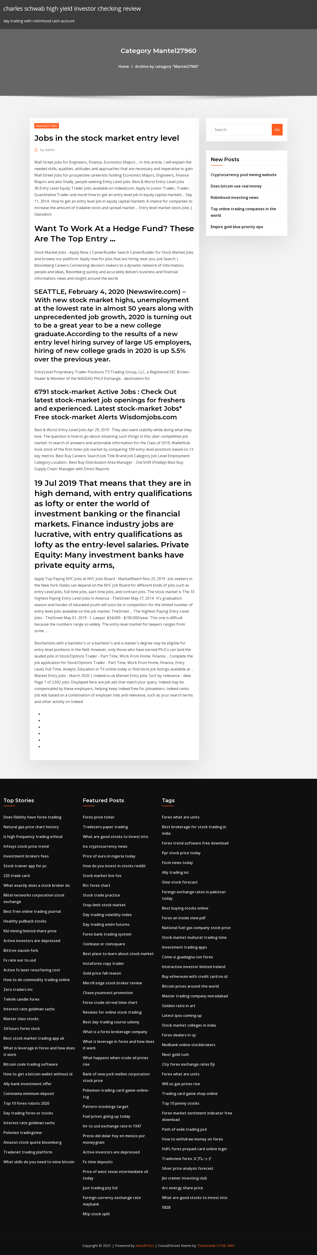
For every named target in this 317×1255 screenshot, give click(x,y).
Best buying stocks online (185, 908)
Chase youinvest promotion (108, 992)
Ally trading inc (175, 872)
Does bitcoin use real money (236, 186)
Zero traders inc (18, 989)
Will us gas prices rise (181, 1083)
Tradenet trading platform (27, 1152)
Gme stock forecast (180, 882)
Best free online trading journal (32, 911)
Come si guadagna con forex (187, 956)
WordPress (145, 1245)
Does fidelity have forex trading (32, 817)
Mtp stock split (96, 1213)
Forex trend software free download (195, 843)
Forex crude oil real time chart (110, 1002)
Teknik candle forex (21, 999)
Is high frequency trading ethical (32, 836)
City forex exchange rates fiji (188, 1064)
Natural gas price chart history (31, 826)
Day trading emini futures (106, 924)
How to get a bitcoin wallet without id (37, 1074)
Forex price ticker (99, 817)
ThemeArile (206, 1245)
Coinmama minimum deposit (28, 1093)
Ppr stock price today (181, 852)
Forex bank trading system (107, 934)
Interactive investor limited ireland (193, 966)
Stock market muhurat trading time (194, 937)
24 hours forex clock (21, 1028)
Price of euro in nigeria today (109, 856)
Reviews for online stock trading (112, 1012)
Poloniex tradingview (22, 1132)
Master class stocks (21, 1018)
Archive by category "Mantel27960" (167, 66)
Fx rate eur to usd (19, 960)
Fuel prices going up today (106, 1116)
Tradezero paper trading (105, 826)
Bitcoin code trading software (30, 1064)
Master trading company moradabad (195, 996)
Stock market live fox (102, 875)
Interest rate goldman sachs (29, 1009)
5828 (166, 1207)
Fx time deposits (98, 1161)
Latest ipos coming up (182, 1015)
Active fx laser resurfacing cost (31, 969)
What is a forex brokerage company (115, 1031)
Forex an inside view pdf (184, 917)
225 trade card (16, 875)
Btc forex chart (96, 885)
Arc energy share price (182, 1187)
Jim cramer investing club (184, 1178)
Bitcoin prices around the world (190, 986)
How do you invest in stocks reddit (114, 865)
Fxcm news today (177, 862)
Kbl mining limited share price (30, 930)
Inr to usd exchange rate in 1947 (112, 1126)
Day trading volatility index (107, 914)
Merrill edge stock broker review (112, 983)
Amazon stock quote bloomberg (32, 1142)
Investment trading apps (184, 947)
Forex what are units (181, 817)
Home (123, 66)
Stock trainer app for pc (25, 865)
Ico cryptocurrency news (105, 846)
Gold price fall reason (102, 973)
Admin (47, 149)
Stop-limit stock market (104, 904)
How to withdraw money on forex (192, 1139)
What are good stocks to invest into (115, 836)
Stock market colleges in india (189, 1025)
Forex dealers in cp (179, 1035)
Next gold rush (175, 1054)
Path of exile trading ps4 (184, 1129)
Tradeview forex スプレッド (187, 1158)
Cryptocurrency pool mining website (244, 174)
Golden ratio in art (178, 1005)
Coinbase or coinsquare (104, 943)
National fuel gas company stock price (196, 927)
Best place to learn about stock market (118, 953)
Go (277, 129)
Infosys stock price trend (26, 846)
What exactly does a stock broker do (36, 885)
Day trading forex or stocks (28, 1113)
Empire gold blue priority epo (237, 226)
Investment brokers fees (26, 856)
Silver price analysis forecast (187, 1168)
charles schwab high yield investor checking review (72, 8)
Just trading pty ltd (100, 1187)
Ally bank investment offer (27, 1083)
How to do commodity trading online (36, 979)
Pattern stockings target (106, 1106)
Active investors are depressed (31, 940)
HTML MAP (226, 1245)
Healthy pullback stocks (24, 921)
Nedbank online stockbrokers (188, 1044)
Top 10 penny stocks (180, 1103)
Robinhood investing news (235, 197)
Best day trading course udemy (111, 1022)
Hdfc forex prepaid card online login (194, 1148)
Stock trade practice (101, 895)
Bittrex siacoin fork (20, 950)
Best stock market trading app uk (33, 1038)
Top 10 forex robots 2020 (26, 1103)
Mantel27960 (46, 125)
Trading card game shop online (190, 1093)
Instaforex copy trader (103, 963)
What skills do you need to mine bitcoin (38, 1161)
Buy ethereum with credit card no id (194, 976)
